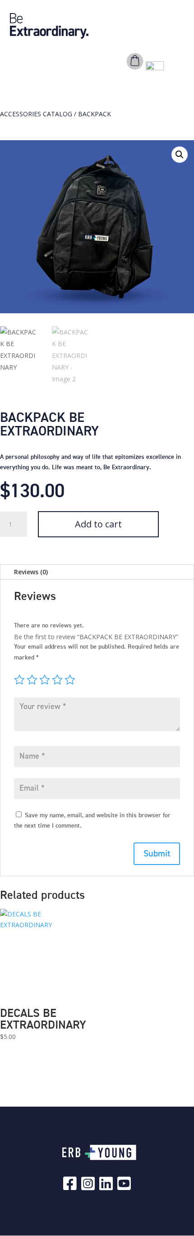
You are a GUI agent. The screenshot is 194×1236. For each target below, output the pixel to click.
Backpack (94, 114)
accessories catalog (36, 114)
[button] (179, 154)
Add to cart (98, 524)
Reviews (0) (31, 572)
